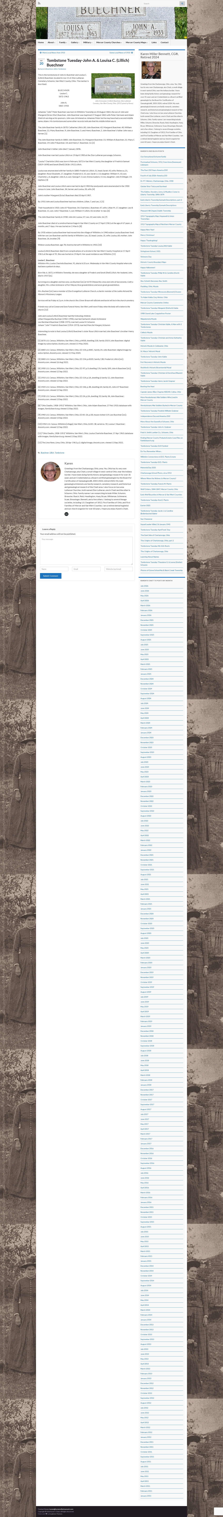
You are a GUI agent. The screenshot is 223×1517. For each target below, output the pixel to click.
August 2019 (146, 992)
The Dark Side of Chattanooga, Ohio (155, 535)
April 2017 (145, 1129)
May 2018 (144, 1065)
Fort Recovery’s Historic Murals (153, 362)
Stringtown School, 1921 (150, 251)
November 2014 (147, 1271)
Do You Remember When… (151, 451)
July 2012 (144, 1408)
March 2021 (145, 899)
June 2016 (145, 1178)
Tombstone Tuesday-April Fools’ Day (155, 530)
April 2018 (145, 1070)
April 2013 (145, 1364)
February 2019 (146, 1021)
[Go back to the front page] (111, 23)
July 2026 (144, 586)
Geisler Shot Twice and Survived (154, 186)
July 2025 (144, 644)
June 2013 (145, 1354)
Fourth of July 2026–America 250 (154, 175)
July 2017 (144, 1114)
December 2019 (147, 972)
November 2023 (147, 742)
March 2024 (145, 723)
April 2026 (145, 600)
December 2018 (147, 1031)
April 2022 (145, 835)
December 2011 (147, 1442)
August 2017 (146, 1109)
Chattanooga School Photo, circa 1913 (156, 473)
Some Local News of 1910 (120, 52)
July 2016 (144, 1173)
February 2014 (146, 1315)
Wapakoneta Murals (149, 319)
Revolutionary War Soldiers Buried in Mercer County (161, 405)
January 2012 (146, 1437)
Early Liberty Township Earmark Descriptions (158, 205)
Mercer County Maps (136, 42)
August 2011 (146, 1461)
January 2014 (146, 1320)
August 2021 (146, 874)
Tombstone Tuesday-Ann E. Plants (155, 500)
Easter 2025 (145, 505)
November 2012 (147, 1388)
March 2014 (145, 1310)
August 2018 (146, 1051)
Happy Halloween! (148, 267)
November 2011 (147, 1447)
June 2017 (145, 1119)
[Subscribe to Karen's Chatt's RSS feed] (39, 3)
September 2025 (147, 635)
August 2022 (146, 816)
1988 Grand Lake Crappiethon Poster (156, 313)
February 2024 (146, 728)
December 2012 (147, 1383)
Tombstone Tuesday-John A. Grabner (156, 427)
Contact (165, 42)
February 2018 (146, 1080)
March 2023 (145, 781)
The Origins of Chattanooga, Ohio (154, 551)
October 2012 (146, 1393)
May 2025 (144, 654)
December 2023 (147, 737)
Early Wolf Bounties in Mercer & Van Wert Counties (161, 494)
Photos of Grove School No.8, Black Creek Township (162, 570)
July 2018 (144, 1055)
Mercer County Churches (108, 42)
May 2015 (144, 1241)
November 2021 (147, 860)
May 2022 (144, 830)
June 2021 (145, 884)
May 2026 (144, 596)
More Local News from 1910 (53, 52)
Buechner (49, 69)
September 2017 (147, 1104)
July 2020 (144, 938)
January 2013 (146, 1378)
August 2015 (146, 1227)
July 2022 (144, 821)
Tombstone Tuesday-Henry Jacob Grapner (158, 381)
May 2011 (144, 1476)
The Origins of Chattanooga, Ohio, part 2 (157, 540)
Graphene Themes (55, 1514)
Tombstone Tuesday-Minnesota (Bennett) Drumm (161, 292)
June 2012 (145, 1413)
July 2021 (144, 879)
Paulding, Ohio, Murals (149, 286)
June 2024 (145, 708)
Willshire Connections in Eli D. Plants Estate (158, 457)
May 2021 (144, 889)
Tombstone (62, 69)
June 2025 (145, 649)
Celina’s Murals (147, 332)
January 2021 (146, 909)
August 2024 (146, 698)
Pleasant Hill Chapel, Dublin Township (156, 211)
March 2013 (145, 1369)
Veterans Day (146, 257)
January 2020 (146, 967)
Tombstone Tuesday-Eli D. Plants (154, 462)
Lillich (56, 69)
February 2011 (146, 1491)
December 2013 (147, 1324)
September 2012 (147, 1398)
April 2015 (145, 1246)
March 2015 (145, 1251)
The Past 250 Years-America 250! (154, 170)
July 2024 (144, 703)
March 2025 (145, 664)
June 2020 (145, 943)
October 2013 (146, 1334)
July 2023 (144, 762)
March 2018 (145, 1075)
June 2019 (145, 1002)
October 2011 (146, 1452)
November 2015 (147, 1212)
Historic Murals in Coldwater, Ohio (154, 346)
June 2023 (145, 767)
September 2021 (147, 870)
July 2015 (144, 1232)
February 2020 (146, 962)
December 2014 (147, 1266)
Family (62, 42)
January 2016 (146, 1202)
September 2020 (147, 928)
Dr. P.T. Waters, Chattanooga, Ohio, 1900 (157, 181)
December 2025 (147, 620)
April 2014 (145, 1305)
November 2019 (147, 977)
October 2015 (146, 1217)
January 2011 (146, 1496)
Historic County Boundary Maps (153, 262)
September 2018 (147, 1046)
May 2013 (144, 1359)
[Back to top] (217, 1501)
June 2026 (145, 591)
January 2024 (146, 733)
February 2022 (146, 845)
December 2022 (147, 796)
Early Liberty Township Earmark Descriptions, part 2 (161, 200)
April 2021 (145, 894)
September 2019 (147, 987)
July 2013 (144, 1349)
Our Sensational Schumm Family (153, 157)
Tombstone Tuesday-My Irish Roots (155, 546)
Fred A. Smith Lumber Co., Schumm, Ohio (157, 432)
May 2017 (144, 1124)
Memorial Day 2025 (148, 467)
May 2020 (144, 948)
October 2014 (146, 1276)
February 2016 (146, 1197)
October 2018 (146, 1041)
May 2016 (144, 1183)
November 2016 (147, 1153)
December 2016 (147, 1148)
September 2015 (147, 1222)
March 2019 (145, 1016)
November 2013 (147, 1329)
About (51, 42)
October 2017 (146, 1099)
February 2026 (146, 610)
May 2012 (144, 1417)
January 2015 (146, 1261)
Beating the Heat (147, 386)
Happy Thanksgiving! (149, 240)
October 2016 (146, 1158)
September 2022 (147, 811)
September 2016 (147, 1163)
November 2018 (147, 1036)
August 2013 (146, 1344)
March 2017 (145, 1134)
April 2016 (145, 1188)
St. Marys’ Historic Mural (150, 351)
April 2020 (145, 953)
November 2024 (147, 684)
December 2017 (147, 1090)
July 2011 (144, 1466)
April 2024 (145, 718)
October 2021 (146, 865)
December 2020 (147, 914)
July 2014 (144, 1290)
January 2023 (146, 791)
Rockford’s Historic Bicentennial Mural (156, 367)
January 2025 (146, 674)
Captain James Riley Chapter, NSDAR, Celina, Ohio (161, 392)
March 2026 (145, 605)
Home (41, 42)
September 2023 (147, 752)
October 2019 (146, 982)
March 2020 (145, 958)
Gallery (74, 42)
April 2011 (145, 1481)
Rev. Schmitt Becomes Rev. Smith (154, 281)
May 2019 (144, 1006)
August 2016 (146, 1168)
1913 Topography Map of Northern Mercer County (161, 224)
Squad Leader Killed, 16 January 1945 (155, 524)
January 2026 (146, 615)
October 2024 (146, 688)
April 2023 (145, 777)
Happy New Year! (147, 230)
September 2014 (147, 1280)
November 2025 (147, 625)
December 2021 (147, 855)
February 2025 (146, 669)
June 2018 (145, 1060)
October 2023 (146, 747)
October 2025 (146, 630)
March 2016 (145, 1192)
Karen (42, 69)
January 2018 (146, 1085)
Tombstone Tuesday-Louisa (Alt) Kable (156, 246)
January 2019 (146, 1026)
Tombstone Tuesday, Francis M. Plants (156, 484)
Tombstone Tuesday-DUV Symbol (154, 446)
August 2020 (146, 933)
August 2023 (146, 757)
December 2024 (147, 679)
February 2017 (146, 1139)
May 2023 (144, 772)
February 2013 (146, 1373)
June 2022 (145, 825)
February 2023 (146, 786)
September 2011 (147, 1457)
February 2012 (146, 1432)
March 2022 (145, 840)
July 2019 (144, 997)
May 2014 (144, 1300)
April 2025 (145, 659)
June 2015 (145, 1236)
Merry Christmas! (148, 235)
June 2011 (145, 1471)
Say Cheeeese (146, 519)
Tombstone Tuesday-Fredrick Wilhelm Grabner (159, 411)
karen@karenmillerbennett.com (61, 1509)
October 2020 (146, 923)
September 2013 (147, 1339)
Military (87, 42)
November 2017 (147, 1095)
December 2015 (147, 1207)
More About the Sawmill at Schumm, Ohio (157, 421)
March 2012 (145, 1427)
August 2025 (146, 640)
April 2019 (145, 1011)
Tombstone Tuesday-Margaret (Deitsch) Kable (159, 308)
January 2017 (146, 1143)
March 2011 (145, 1486)
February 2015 (146, 1256)
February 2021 (146, 904)
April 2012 (145, 1422)
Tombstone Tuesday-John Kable (154, 357)
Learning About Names (150, 557)
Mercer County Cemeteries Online (155, 303)
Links (154, 42)
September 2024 (147, 693)
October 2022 (146, 806)
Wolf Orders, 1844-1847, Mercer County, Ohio (159, 489)
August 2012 (146, 1403)
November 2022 (147, 801)
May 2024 (144, 713)
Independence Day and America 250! (155, 416)
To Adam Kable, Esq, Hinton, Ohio (154, 297)
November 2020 (147, 918)
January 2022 (146, 850)
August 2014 (146, 1285)
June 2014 (145, 1295)
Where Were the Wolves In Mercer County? (158, 478)
